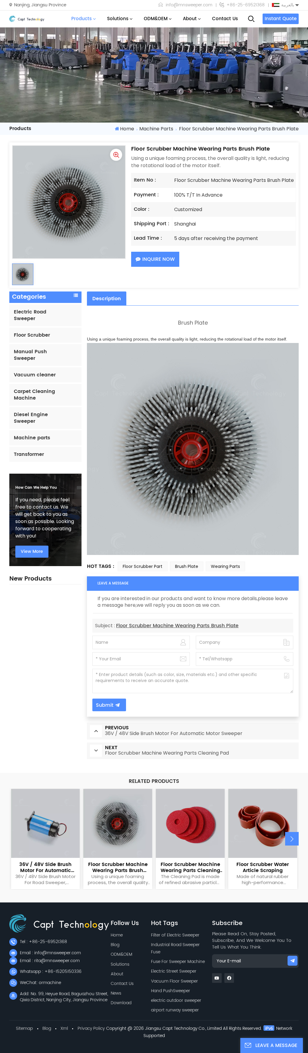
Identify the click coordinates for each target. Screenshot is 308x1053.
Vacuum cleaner (35, 375)
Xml (64, 1028)
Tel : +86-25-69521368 (43, 941)
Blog (115, 944)
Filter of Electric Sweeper (175, 935)
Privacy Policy (91, 1028)
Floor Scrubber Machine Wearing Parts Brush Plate (177, 626)
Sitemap (24, 1028)
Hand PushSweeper (170, 990)
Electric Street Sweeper (173, 971)
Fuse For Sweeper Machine (178, 961)
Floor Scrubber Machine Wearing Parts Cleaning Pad (190, 867)
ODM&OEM (156, 19)
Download (121, 1002)
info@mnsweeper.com (189, 5)
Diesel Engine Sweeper (31, 418)
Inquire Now (158, 259)
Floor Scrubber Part (142, 566)
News (116, 993)
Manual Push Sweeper (30, 355)
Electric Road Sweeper (30, 315)
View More (32, 551)
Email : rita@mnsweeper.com (50, 960)
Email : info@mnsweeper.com (50, 952)
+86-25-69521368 (245, 5)
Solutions (117, 19)
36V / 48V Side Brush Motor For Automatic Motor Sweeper (45, 867)
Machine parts (156, 128)
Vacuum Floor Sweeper (174, 981)
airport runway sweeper (175, 1010)
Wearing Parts (225, 566)
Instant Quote (281, 19)
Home (127, 128)
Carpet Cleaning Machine (34, 395)
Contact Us (225, 19)
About (190, 19)
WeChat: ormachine (40, 982)
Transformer (29, 454)
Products (81, 19)
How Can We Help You (36, 488)
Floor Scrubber (32, 335)
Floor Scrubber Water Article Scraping (262, 867)
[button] (292, 839)
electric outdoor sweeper (176, 1000)
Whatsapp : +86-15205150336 (51, 971)
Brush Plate (186, 566)
